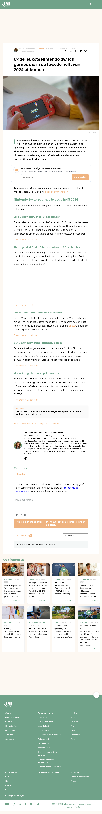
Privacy (74, 781)
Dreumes (74, 722)
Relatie (8, 785)
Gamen (41, 49)
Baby (73, 717)
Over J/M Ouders (12, 717)
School (8, 789)
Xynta (77, 807)
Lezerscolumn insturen (49, 772)
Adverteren (10, 734)
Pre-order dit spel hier (26, 239)
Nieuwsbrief (10, 730)
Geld (7, 777)
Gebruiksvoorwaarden (80, 777)
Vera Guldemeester (26, 49)
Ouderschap (11, 772)
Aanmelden (80, 177)
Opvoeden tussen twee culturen (47, 753)
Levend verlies (44, 730)
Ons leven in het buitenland (49, 734)
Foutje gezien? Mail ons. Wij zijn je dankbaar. (37, 423)
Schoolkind (75, 734)
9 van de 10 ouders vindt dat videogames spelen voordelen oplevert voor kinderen (48, 413)
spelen (72, 325)
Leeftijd (74, 713)
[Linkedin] (25, 458)
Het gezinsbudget (45, 722)
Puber (73, 739)
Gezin (7, 781)
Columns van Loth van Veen (49, 766)
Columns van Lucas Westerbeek (46, 761)
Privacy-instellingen (14, 795)
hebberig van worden (56, 191)
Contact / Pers (11, 726)
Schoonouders (44, 747)
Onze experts (10, 739)
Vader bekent (43, 726)
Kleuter (73, 730)
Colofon (8, 722)
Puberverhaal (43, 739)
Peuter (73, 726)
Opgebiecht (43, 717)
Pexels (95, 133)
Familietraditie (43, 743)
